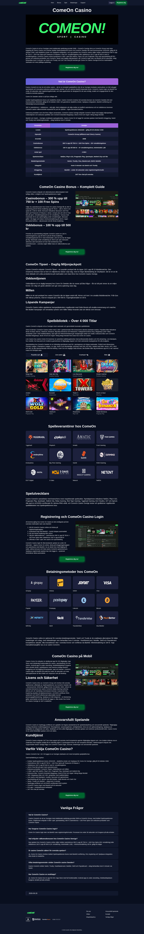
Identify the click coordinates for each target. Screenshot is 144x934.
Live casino (59, 355)
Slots (106, 355)
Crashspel (82, 355)
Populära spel (35, 355)
